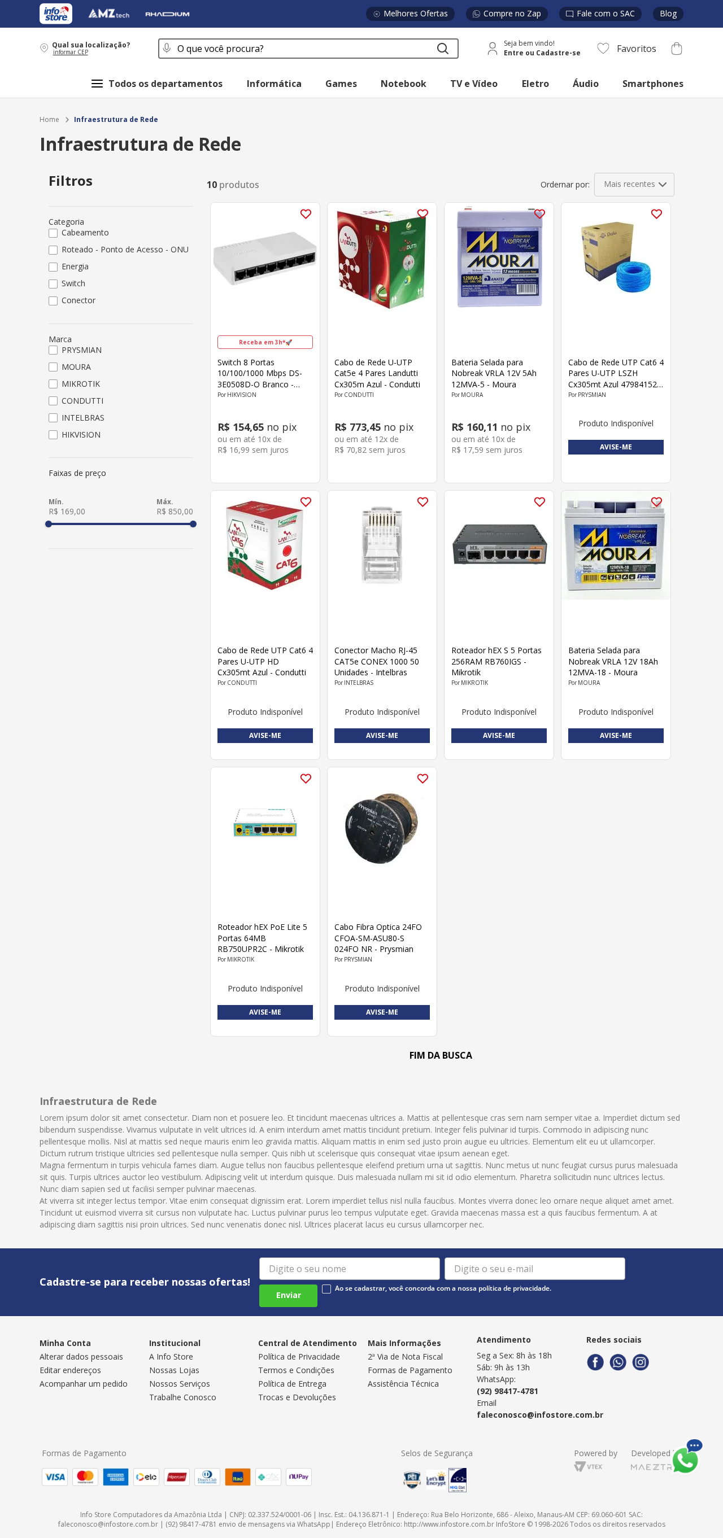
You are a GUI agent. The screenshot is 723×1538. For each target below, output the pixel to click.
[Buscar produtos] (442, 49)
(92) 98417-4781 (507, 1391)
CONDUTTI (82, 400)
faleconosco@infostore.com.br (540, 1414)
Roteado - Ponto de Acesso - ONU (125, 249)
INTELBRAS (83, 417)
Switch (73, 283)
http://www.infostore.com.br (449, 1524)
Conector (78, 300)
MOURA (76, 366)
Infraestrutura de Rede (116, 119)
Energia (75, 266)
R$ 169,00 (67, 511)
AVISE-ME (616, 447)
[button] (91, 48)
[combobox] (308, 48)
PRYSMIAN (82, 349)
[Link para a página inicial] (49, 120)
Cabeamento (85, 232)
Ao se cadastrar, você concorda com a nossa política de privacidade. (443, 1288)
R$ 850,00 (174, 511)
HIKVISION (81, 434)
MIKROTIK (81, 383)
